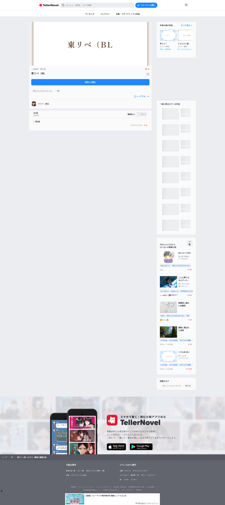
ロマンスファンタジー (140, 471)
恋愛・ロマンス (125, 471)
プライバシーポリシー (127, 490)
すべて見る (185, 25)
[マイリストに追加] (148, 74)
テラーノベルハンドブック (86, 487)
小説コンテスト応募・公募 (95, 471)
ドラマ (126, 480)
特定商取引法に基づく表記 (136, 487)
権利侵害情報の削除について (91, 490)
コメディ (134, 480)
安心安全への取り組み (120, 487)
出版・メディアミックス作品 (76, 475)
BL (121, 480)
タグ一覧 (80, 471)
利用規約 (73, 487)
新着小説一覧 (70, 471)
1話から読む (90, 82)
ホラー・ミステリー (148, 475)
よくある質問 (150, 487)
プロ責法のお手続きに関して (110, 490)
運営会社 (139, 490)
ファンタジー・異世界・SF (129, 475)
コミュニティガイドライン (103, 487)
